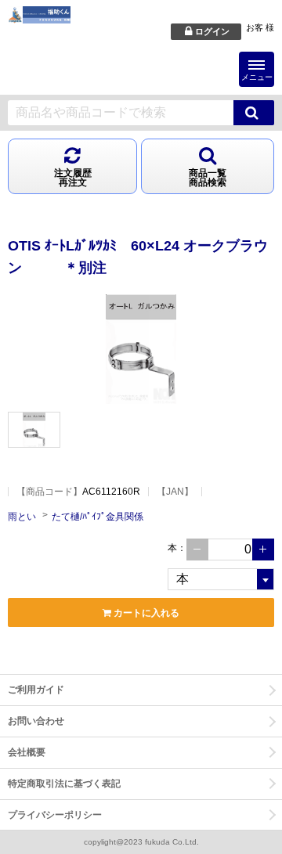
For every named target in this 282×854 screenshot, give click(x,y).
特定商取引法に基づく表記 (64, 783)
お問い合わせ (36, 720)
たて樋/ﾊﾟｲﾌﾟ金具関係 (97, 516)
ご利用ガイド (36, 689)
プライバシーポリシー (55, 814)
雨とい (22, 516)
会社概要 (26, 752)
